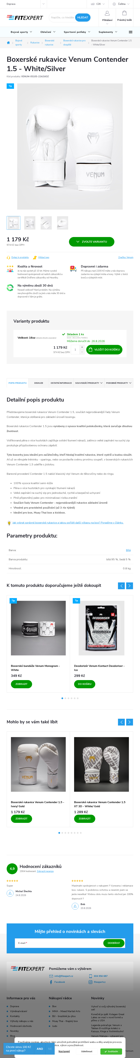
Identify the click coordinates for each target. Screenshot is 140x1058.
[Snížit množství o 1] (82, 352)
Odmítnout (86, 1051)
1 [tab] (62, 698)
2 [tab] (65, 698)
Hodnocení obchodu (21, 1026)
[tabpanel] (38, 643)
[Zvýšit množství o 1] (82, 347)
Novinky (14, 1031)
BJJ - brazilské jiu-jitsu (64, 1016)
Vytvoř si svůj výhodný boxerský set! (108, 1008)
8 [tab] (81, 833)
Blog (12, 1036)
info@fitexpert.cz (63, 976)
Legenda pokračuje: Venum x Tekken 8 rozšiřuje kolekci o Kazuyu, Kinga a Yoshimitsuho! (107, 1028)
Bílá (128, 550)
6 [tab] (78, 698)
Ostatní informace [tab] (61, 383)
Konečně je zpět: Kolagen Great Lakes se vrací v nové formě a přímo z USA (107, 1017)
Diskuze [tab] (38, 383)
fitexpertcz (100, 982)
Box (54, 1006)
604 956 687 (101, 976)
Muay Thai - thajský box (65, 1021)
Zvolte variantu (94, 242)
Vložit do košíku (107, 350)
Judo (54, 1026)
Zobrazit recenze (45, 871)
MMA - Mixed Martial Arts (66, 1011)
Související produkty (87, 383)
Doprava (11, 4)
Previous (121, 585)
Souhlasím (113, 1051)
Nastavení (64, 1051)
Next (129, 585)
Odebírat (114, 943)
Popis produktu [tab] (18, 383)
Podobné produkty (117, 383)
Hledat (82, 17)
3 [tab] (68, 698)
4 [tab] (71, 698)
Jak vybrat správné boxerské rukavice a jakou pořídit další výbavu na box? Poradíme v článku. (68, 523)
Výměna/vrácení (18, 1011)
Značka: (125, 257)
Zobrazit (21, 684)
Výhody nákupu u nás (21, 1021)
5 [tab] (74, 698)
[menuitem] (21, 32)
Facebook (59, 982)
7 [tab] (78, 833)
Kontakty (15, 1016)
